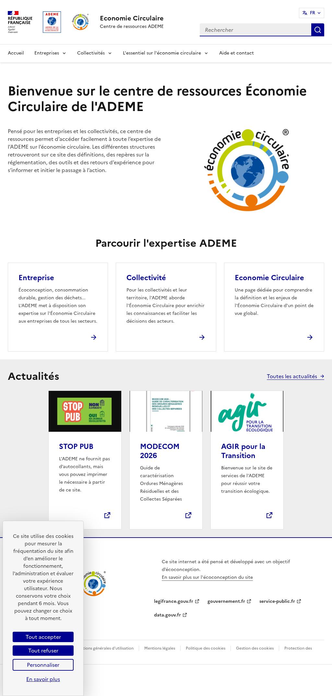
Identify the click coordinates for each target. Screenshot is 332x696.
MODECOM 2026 (160, 451)
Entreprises (46, 53)
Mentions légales (159, 648)
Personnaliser (43, 665)
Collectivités (91, 53)
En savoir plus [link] (43, 679)
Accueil (16, 53)
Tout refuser (43, 650)
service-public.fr (277, 601)
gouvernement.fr (226, 601)
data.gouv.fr (167, 615)
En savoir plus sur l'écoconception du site (207, 577)
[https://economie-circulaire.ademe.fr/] (93, 595)
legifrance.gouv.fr (173, 601)
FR (312, 12)
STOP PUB (76, 446)
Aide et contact (236, 53)
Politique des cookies (205, 648)
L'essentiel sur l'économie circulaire (162, 53)
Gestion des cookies (255, 648)
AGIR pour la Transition (243, 451)
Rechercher (317, 29)
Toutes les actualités (292, 376)
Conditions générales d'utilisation (103, 648)
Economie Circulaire (269, 277)
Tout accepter (43, 637)
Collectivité (146, 277)
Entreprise (36, 277)
